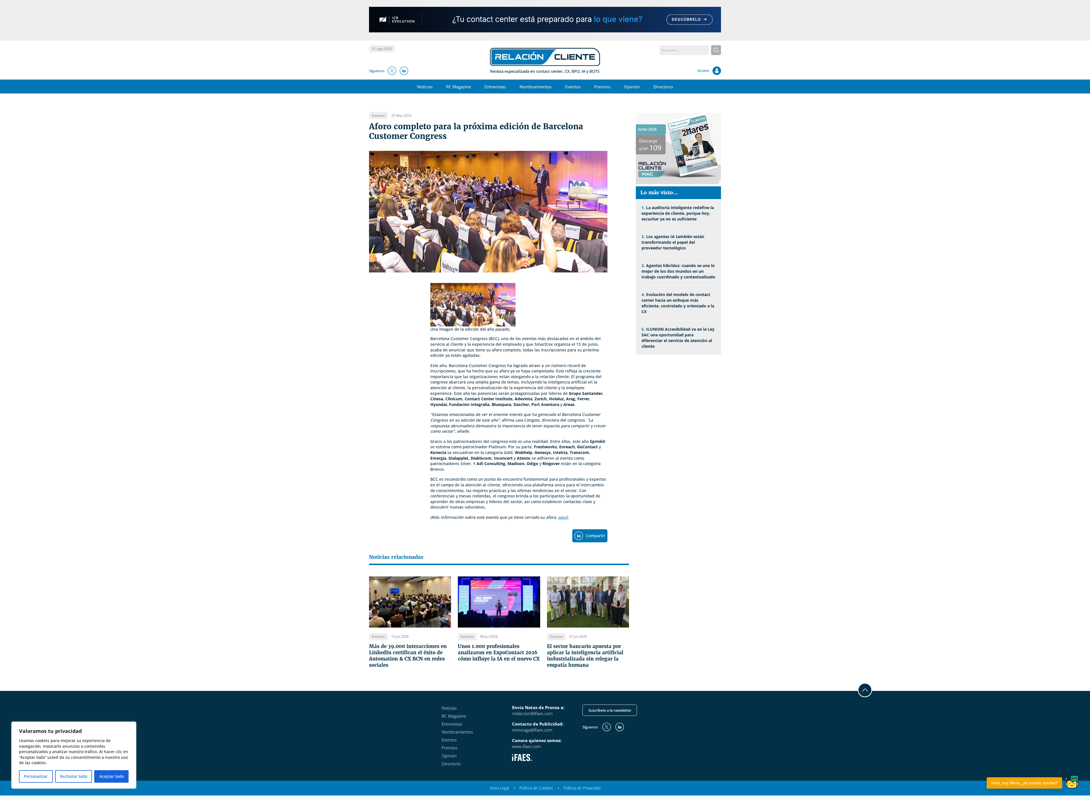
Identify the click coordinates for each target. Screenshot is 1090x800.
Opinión (632, 86)
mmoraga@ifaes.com (532, 730)
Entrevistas (495, 86)
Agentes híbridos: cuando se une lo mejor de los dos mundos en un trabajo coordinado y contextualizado (678, 271)
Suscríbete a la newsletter (609, 710)
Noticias (425, 86)
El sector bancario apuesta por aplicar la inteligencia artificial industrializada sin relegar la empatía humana (585, 655)
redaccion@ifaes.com (532, 713)
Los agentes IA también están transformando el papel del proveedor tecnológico (673, 242)
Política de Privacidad (581, 788)
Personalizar (36, 776)
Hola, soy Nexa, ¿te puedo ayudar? (1024, 782)
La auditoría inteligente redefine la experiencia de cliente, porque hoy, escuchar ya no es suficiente (678, 213)
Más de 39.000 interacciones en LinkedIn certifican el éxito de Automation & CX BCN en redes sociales (408, 655)
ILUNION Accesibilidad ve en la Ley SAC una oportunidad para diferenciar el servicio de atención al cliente (678, 337)
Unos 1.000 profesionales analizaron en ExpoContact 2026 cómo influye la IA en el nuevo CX (499, 652)
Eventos (572, 86)
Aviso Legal (499, 788)
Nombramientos (535, 86)
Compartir (595, 535)
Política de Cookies (536, 788)
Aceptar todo (111, 776)
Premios (602, 86)
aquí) (563, 517)
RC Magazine (458, 86)
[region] (73, 755)
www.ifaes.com (526, 746)
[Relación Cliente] (545, 60)
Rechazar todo (73, 776)
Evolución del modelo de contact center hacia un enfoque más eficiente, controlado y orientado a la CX (678, 303)
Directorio (663, 86)
